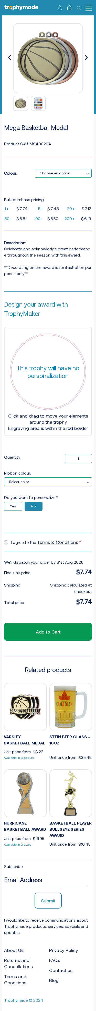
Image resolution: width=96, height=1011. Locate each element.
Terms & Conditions (57, 542)
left (10, 58)
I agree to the (46, 542)
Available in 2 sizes (17, 844)
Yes (13, 506)
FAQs (54, 960)
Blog (54, 980)
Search (79, 8)
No (33, 506)
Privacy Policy (63, 950)
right (86, 58)
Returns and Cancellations (18, 963)
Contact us (60, 970)
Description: (15, 242)
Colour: (10, 173)
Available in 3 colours (19, 757)
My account (60, 8)
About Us (14, 950)
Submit (48, 900)
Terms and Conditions (15, 979)
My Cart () (69, 8)
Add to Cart (48, 632)
